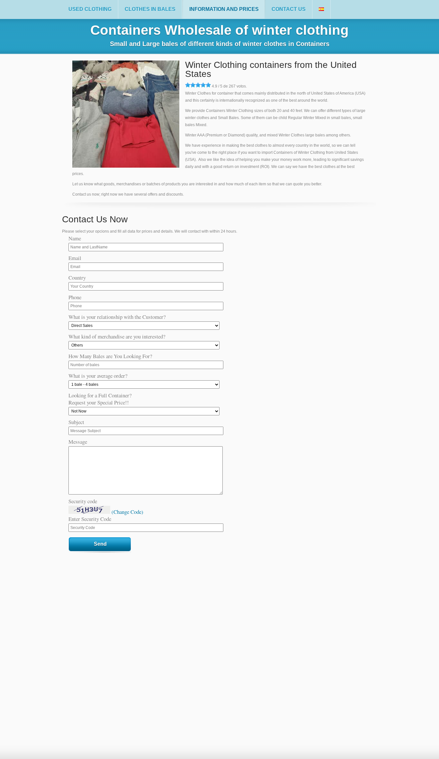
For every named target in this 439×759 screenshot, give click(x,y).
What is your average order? (97, 375)
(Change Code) (127, 511)
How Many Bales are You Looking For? (110, 356)
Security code (82, 501)
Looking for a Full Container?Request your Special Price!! (99, 399)
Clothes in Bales (150, 9)
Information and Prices (224, 9)
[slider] (198, 85)
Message (77, 441)
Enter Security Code (89, 519)
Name (74, 238)
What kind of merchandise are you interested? (116, 336)
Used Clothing (90, 9)
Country (77, 277)
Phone (74, 297)
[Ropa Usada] (321, 9)
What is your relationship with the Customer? (117, 316)
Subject (76, 422)
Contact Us (289, 9)
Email (74, 258)
